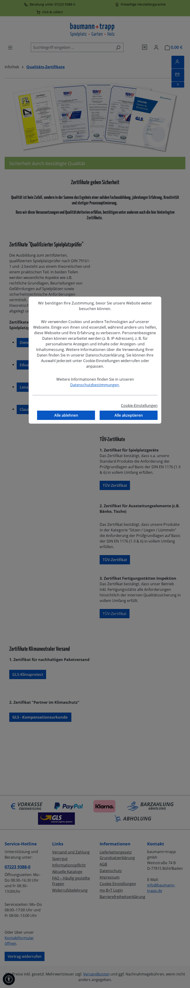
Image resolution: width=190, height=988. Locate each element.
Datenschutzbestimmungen (94, 384)
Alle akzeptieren (128, 415)
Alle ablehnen (66, 415)
